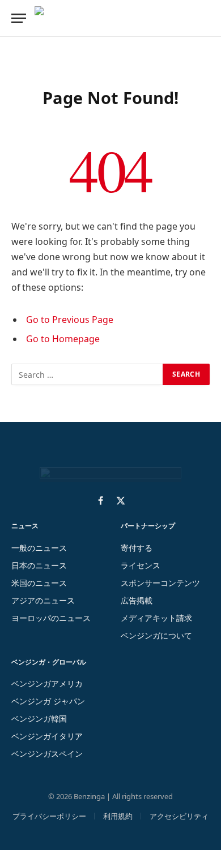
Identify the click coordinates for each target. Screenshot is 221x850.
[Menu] (18, 18)
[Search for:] (87, 374)
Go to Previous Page (69, 319)
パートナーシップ (148, 525)
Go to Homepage (63, 339)
